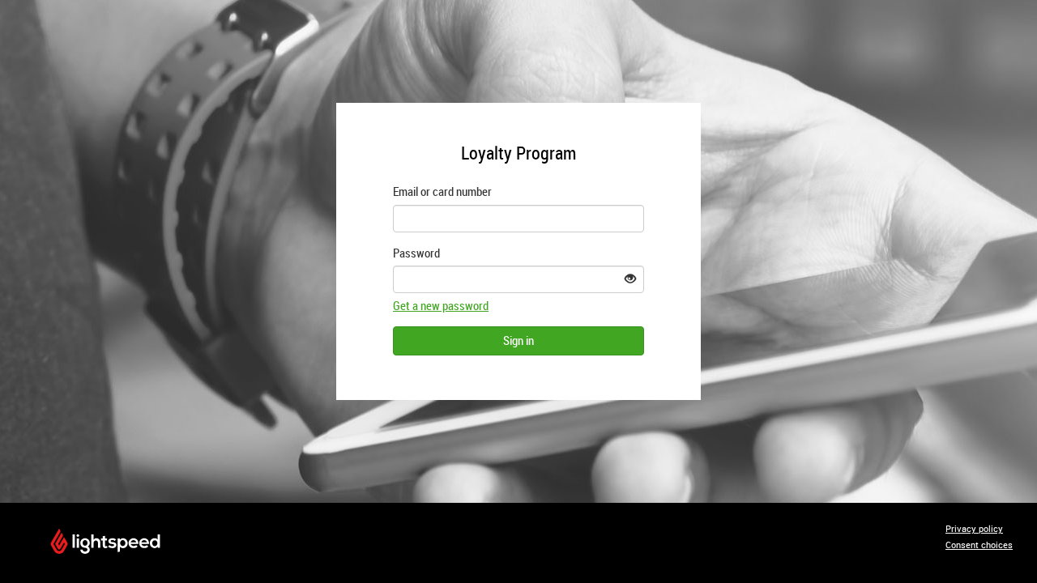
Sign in (518, 340)
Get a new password (441, 305)
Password (416, 253)
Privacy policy (974, 528)
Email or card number (442, 191)
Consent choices (979, 544)
